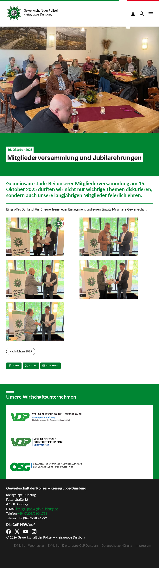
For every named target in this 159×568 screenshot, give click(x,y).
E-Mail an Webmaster (29, 545)
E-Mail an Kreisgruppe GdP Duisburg (73, 545)
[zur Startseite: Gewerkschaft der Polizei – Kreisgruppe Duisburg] (14, 12)
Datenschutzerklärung (116, 545)
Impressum (143, 545)
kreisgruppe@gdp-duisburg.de (37, 509)
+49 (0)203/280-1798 (32, 513)
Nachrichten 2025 (21, 351)
